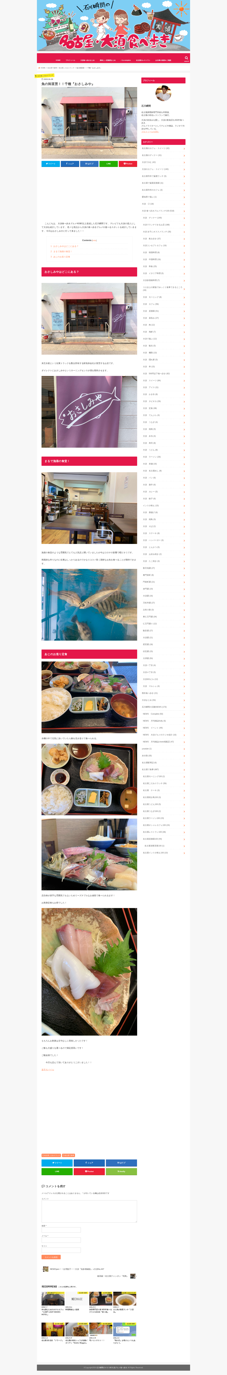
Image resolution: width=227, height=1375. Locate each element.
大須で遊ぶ (150, 339)
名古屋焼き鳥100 (152, 797)
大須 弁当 (149, 436)
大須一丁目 (149, 665)
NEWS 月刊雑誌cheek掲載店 (158, 742)
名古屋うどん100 (152, 804)
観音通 (148, 631)
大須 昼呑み (151, 318)
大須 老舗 (150, 464)
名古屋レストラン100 (154, 832)
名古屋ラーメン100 (153, 818)
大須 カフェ (151, 304)
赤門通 (148, 589)
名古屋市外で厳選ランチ (154, 176)
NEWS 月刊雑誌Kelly (154, 721)
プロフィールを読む (150, 132)
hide (94, 240)
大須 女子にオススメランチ (157, 232)
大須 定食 (150, 408)
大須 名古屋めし (152, 471)
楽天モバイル (48, 1069)
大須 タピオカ (152, 401)
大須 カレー (150, 492)
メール (45, 1236)
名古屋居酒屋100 (152, 839)
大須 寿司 (149, 443)
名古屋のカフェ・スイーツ (155, 148)
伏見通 (148, 651)
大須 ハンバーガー (153, 540)
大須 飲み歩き (152, 239)
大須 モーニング (152, 297)
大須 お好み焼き (152, 554)
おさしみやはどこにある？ (65, 246)
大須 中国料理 (152, 259)
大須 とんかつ (151, 547)
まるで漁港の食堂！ (61, 251)
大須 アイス (150, 387)
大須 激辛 (149, 485)
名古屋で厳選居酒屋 (152, 183)
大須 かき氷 (150, 394)
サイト (44, 1246)
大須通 (148, 596)
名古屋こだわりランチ (52, 1155)
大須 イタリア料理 (153, 273)
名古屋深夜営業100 (154, 846)
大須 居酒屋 (151, 311)
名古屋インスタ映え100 (155, 853)
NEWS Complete (153, 714)
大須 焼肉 (149, 429)
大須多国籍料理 (151, 280)
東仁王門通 (150, 617)
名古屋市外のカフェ (152, 190)
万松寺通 (149, 603)
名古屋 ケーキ (151, 790)
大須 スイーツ (152, 380)
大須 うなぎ (150, 422)
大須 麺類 (150, 353)
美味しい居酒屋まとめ (108, 60)
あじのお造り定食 (60, 257)
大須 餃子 (149, 499)
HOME (58, 60)
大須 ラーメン (152, 457)
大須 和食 (150, 266)
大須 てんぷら (151, 415)
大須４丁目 (149, 672)
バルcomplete (126, 60)
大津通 (148, 658)
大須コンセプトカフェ (155, 245)
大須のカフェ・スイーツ (155, 169)
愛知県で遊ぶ (149, 197)
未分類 (147, 756)
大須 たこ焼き (151, 561)
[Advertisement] (89, 195)
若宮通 (148, 644)
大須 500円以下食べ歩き (156, 374)
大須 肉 (149, 325)
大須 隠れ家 (150, 360)
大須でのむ (149, 162)
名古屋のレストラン (143, 60)
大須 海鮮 (149, 332)
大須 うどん (150, 450)
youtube (147, 749)
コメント (45, 1199)
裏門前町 (148, 575)
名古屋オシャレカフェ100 (156, 825)
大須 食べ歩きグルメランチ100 (158, 211)
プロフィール (70, 60)
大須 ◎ (148, 204)
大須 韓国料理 (151, 252)
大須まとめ (149, 700)
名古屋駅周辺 (149, 763)
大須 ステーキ (151, 533)
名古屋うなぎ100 (152, 811)
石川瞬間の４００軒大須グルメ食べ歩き (111, 1368)
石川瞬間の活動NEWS (154, 707)
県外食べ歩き (150, 693)
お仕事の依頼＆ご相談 (163, 60)
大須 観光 (149, 346)
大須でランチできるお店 (156, 225)
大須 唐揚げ (150, 512)
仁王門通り (150, 624)
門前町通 (149, 582)
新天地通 (149, 568)
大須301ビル (150, 679)
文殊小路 (148, 610)
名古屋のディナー (152, 155)
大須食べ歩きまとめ (87, 60)
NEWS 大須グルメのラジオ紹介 (159, 735)
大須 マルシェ (151, 686)
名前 (44, 1226)
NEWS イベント (153, 728)
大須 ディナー (152, 218)
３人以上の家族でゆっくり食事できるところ (162, 288)
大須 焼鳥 (149, 519)
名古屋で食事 (69, 1155)
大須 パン (149, 478)
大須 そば (149, 526)
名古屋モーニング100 (154, 776)
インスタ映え (151, 506)
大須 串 (149, 367)
